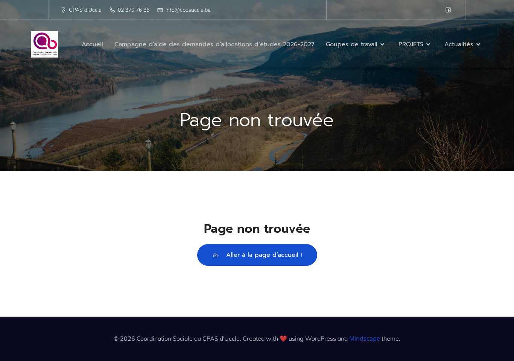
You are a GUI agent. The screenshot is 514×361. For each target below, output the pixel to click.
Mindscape (364, 338)
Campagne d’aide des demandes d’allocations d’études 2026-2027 (214, 44)
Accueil (92, 44)
